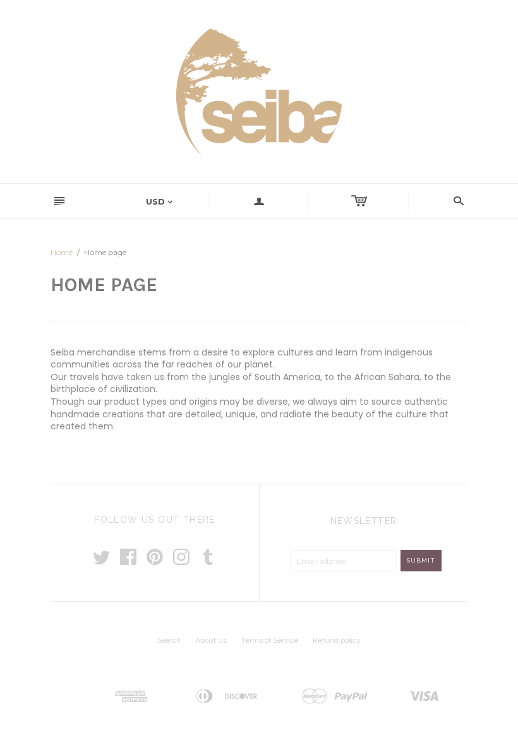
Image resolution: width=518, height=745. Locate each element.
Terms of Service (269, 640)
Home (62, 252)
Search (169, 640)
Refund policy (337, 640)
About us (211, 640)
